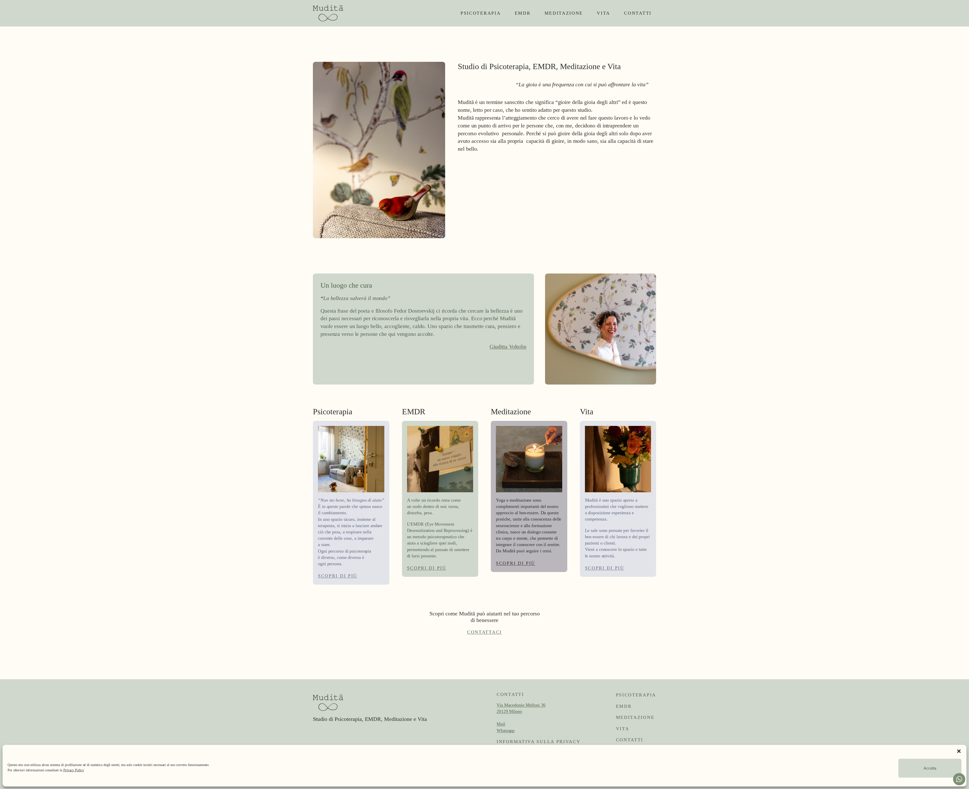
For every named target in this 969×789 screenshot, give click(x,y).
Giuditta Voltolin (508, 346)
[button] (958, 751)
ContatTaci (484, 632)
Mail (501, 723)
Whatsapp (506, 730)
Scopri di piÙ (337, 575)
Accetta (930, 768)
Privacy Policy (73, 770)
